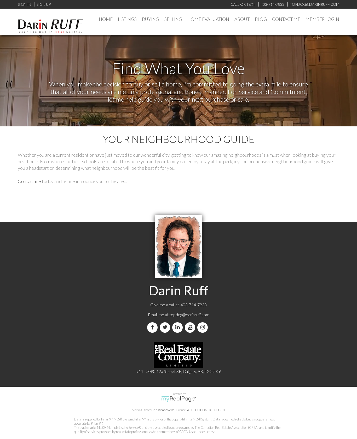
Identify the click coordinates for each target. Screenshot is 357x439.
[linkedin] (178, 327)
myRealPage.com (178, 399)
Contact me (29, 181)
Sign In (24, 4)
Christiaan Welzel (163, 410)
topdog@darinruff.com (189, 314)
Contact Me (286, 19)
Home (106, 19)
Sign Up (44, 4)
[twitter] (166, 327)
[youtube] (191, 327)
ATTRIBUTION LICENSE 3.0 (206, 410)
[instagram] (203, 327)
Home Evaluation (208, 19)
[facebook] (153, 327)
